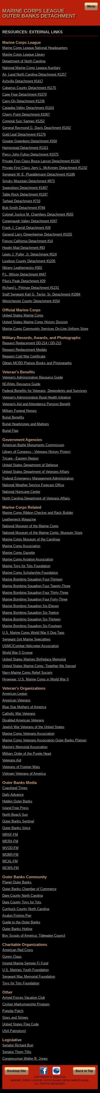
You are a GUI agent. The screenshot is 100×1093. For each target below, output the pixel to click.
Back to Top (84, 1071)
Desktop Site (16, 1071)
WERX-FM (10, 841)
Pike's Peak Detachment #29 (23, 281)
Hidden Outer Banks (17, 801)
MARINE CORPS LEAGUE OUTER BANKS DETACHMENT (39, 13)
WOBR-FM (10, 854)
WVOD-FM (10, 848)
